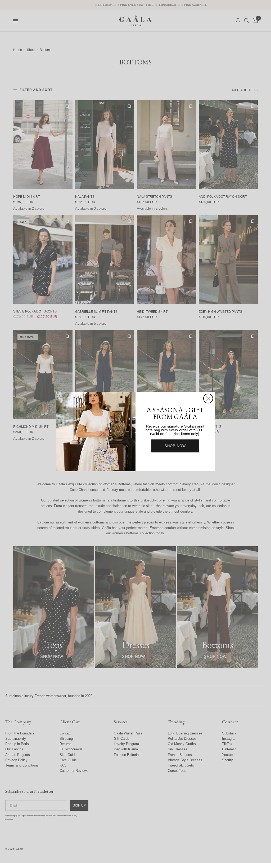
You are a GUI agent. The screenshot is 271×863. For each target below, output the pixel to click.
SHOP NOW (175, 446)
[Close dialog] (208, 398)
